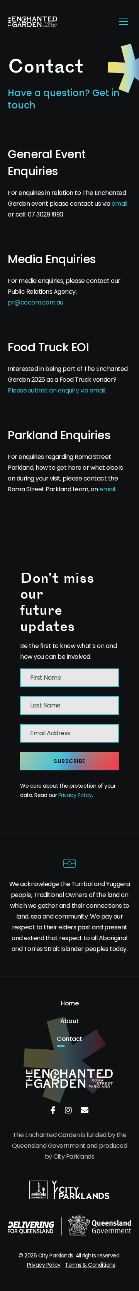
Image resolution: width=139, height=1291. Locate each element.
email (119, 203)
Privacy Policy (75, 795)
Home (69, 1003)
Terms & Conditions (90, 1265)
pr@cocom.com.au (35, 302)
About (69, 1021)
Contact (69, 1039)
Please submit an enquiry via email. (57, 390)
